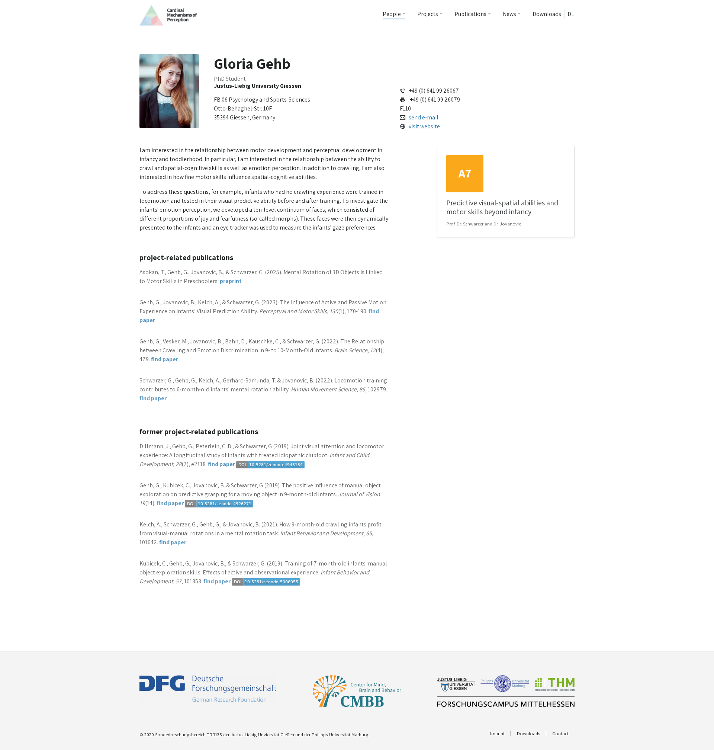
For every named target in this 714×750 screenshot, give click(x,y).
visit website (424, 126)
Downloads (547, 14)
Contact (560, 733)
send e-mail (423, 117)
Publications (470, 14)
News (509, 14)
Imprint (497, 733)
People (392, 14)
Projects (427, 14)
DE (571, 14)
